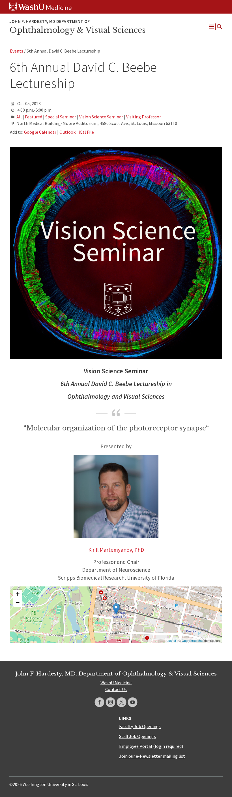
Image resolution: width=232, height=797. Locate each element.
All (19, 117)
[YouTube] (133, 702)
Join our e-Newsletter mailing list (152, 756)
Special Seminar (60, 117)
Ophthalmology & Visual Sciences (77, 30)
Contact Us (116, 689)
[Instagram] (110, 702)
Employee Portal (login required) (151, 746)
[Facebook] (99, 702)
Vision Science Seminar (101, 117)
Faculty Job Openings (140, 726)
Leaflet (171, 640)
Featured (33, 117)
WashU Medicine (116, 682)
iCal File (86, 132)
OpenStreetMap (192, 640)
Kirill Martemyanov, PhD (116, 549)
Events (16, 51)
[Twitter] (121, 702)
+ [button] (18, 593)
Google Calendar (40, 132)
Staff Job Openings (137, 736)
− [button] (18, 602)
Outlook (67, 132)
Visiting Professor (143, 117)
